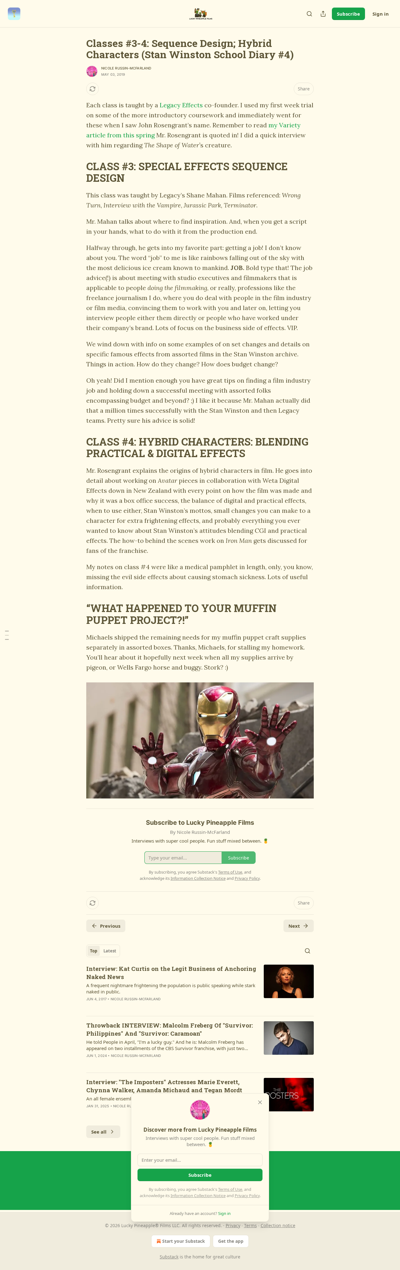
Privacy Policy (247, 1195)
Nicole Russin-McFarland (126, 68)
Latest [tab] (109, 951)
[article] (200, 987)
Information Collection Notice (198, 1195)
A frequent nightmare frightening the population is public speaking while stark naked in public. (170, 988)
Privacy (233, 1225)
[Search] (309, 14)
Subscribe (348, 14)
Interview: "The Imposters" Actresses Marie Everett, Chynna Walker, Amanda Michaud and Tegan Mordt (164, 1086)
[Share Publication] (323, 14)
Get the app (230, 1241)
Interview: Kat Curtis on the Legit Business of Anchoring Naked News (171, 973)
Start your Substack (183, 1241)
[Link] (77, 172)
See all (99, 1132)
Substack (169, 1257)
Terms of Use (230, 1189)
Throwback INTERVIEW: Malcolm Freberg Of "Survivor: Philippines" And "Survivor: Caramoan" (169, 1029)
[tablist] (103, 951)
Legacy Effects (181, 105)
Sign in (380, 14)
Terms (250, 1225)
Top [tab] (93, 951)
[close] (260, 1102)
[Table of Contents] (6, 635)
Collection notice (278, 1225)
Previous (110, 926)
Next (294, 926)
